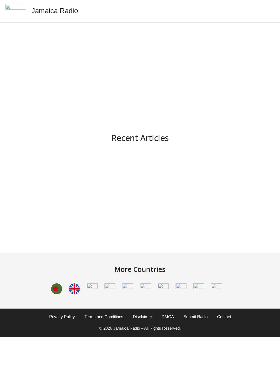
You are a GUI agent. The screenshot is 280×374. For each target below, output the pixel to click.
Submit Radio (195, 316)
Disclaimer (142, 316)
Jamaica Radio (54, 11)
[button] (271, 11)
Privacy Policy (62, 316)
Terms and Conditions (103, 316)
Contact (224, 316)
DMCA (168, 316)
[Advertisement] (140, 66)
